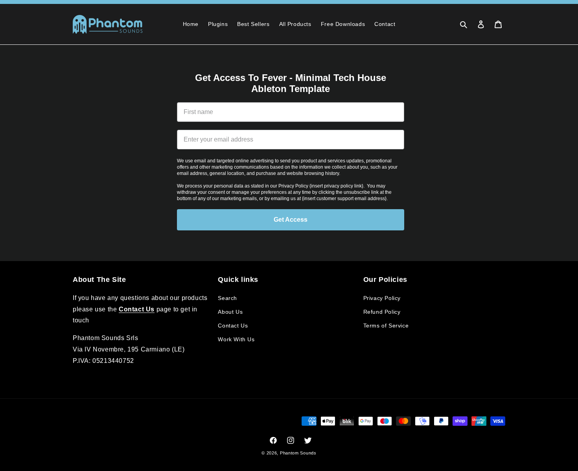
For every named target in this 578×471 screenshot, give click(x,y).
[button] (463, 24)
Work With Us (236, 339)
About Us (230, 312)
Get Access (290, 219)
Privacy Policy (382, 298)
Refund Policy (382, 312)
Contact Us (233, 325)
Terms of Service (386, 325)
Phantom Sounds (298, 453)
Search (227, 298)
